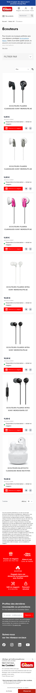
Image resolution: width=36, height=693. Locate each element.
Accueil (4, 21)
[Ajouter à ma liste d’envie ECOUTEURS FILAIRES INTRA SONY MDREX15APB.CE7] (26, 430)
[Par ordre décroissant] (32, 69)
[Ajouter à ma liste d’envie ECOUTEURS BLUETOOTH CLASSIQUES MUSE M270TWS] (26, 490)
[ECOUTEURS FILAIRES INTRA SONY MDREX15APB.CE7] (18, 390)
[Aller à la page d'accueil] (7, 9)
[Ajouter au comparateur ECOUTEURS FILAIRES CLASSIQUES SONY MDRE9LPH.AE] (30, 188)
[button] (18, 57)
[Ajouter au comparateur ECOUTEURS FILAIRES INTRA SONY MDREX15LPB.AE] (30, 369)
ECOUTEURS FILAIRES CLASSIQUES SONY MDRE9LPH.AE (18, 167)
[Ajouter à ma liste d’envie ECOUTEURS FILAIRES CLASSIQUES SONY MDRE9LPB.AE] (26, 128)
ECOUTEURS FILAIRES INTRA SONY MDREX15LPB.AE (18, 348)
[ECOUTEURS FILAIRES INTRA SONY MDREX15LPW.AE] (18, 270)
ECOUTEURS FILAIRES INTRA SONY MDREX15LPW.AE (18, 288)
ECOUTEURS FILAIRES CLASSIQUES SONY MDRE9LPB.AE (18, 107)
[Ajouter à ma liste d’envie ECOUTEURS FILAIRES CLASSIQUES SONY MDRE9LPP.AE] (26, 249)
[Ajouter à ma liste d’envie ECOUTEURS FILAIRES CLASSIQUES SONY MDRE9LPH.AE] (26, 188)
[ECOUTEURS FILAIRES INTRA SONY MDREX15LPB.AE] (18, 330)
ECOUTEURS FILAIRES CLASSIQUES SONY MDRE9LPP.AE (18, 228)
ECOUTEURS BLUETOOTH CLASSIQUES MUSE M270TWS (18, 469)
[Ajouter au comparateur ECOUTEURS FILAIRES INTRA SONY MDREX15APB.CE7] (30, 430)
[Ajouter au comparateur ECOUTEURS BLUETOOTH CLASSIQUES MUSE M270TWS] (30, 490)
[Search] (32, 15)
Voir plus (4, 48)
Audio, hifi (11, 21)
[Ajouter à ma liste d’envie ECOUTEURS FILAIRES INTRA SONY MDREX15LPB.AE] (26, 369)
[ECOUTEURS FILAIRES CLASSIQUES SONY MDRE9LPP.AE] (18, 209)
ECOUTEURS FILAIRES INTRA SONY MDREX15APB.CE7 (18, 409)
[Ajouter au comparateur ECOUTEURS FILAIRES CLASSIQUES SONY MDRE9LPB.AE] (30, 128)
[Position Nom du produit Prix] (22, 69)
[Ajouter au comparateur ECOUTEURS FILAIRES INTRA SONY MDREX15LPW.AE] (30, 309)
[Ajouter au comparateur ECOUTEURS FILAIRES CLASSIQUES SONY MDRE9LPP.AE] (30, 249)
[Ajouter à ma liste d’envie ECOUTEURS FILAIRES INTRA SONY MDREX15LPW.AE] (26, 309)
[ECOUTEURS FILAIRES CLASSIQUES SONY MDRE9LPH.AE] (18, 149)
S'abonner (28, 615)
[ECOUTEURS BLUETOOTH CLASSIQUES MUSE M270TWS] (18, 451)
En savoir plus (17, 625)
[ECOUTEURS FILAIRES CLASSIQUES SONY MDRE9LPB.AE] (18, 88)
